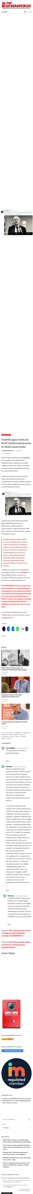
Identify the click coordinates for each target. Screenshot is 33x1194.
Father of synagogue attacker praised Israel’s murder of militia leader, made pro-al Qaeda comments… (16, 1165)
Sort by (3, 1124)
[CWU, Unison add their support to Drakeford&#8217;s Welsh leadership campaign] (15, 658)
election (5, 734)
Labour (22, 734)
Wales (9, 738)
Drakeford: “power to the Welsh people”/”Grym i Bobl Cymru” (11, 695)
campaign (9, 733)
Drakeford (27, 733)
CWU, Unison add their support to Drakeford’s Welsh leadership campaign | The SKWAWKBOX (16, 933)
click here (21, 594)
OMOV (17, 736)
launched (26, 458)
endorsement (14, 734)
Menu (5, 12)
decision (24, 572)
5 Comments (6, 453)
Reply (7, 761)
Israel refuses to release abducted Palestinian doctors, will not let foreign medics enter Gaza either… (16, 1147)
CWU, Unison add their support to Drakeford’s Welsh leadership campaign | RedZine (16, 944)
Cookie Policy (9, 1186)
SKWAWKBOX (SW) (8, 450)
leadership (5, 736)
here (5, 618)
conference (18, 733)
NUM (12, 736)
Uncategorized (6, 434)
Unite (4, 738)
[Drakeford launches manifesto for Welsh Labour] (15, 712)
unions (23, 736)
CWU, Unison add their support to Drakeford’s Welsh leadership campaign (14, 669)
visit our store (24, 1100)
